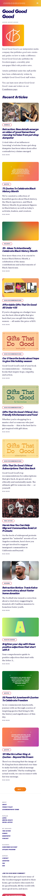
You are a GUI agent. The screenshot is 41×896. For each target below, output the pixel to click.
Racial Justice (7, 822)
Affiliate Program (8, 849)
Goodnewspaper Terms (10, 809)
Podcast (5, 838)
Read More (6, 154)
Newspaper (6, 836)
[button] (36, 3)
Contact (5, 858)
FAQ (3, 863)
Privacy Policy (7, 807)
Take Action (6, 831)
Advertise (5, 861)
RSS (3, 866)
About (4, 804)
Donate (4, 833)
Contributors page (9, 89)
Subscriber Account (9, 847)
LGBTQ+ (4, 818)
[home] (16, 3)
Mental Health (7, 820)
